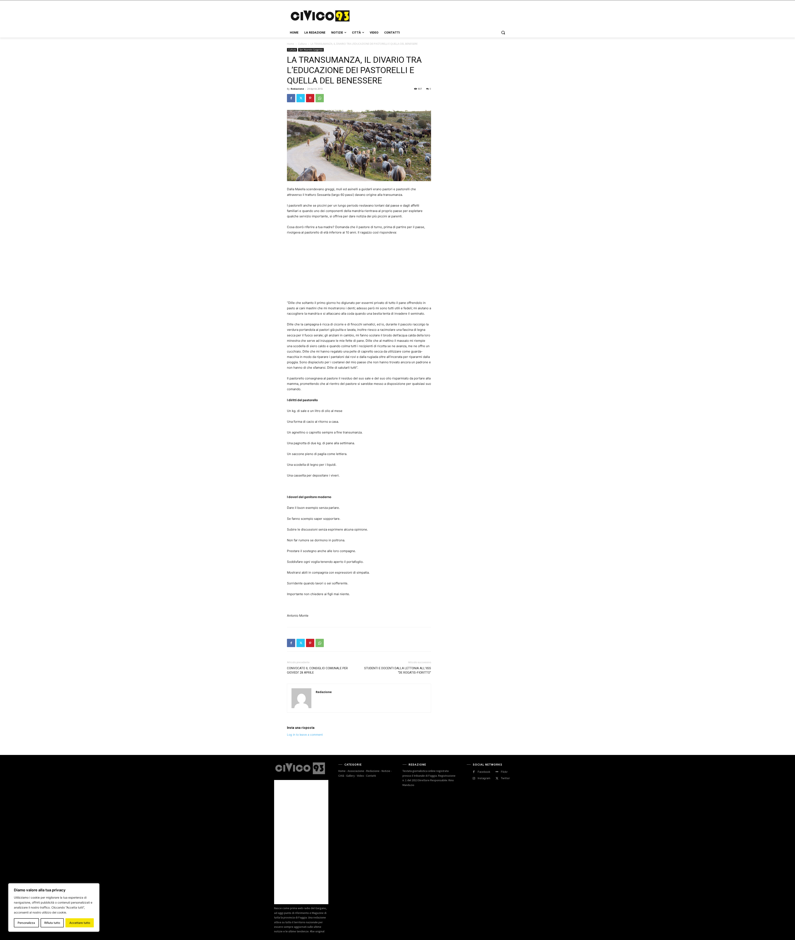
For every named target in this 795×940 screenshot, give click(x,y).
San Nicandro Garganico (311, 49)
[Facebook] (291, 98)
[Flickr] (497, 771)
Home (290, 44)
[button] (503, 32)
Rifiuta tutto (52, 922)
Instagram (484, 778)
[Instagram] (473, 778)
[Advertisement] (428, 15)
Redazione (297, 88)
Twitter (505, 778)
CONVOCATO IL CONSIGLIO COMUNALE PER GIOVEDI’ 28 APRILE (317, 670)
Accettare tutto (79, 922)
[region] (53, 907)
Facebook (484, 771)
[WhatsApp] (320, 98)
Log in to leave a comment (305, 734)
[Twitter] (300, 98)
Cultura (302, 44)
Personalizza (26, 922)
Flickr (504, 771)
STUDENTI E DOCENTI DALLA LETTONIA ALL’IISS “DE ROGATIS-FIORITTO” (397, 670)
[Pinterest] (310, 98)
